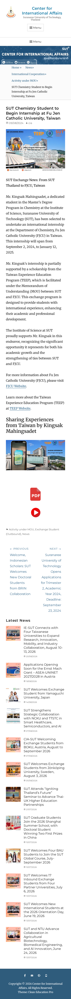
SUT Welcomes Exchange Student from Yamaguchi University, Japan (44, 693)
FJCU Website (16, 386)
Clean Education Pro (40, 992)
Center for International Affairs (42, 11)
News (29, 67)
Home (16, 67)
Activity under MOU (25, 80)
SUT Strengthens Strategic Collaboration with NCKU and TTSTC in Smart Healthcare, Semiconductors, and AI (43, 718)
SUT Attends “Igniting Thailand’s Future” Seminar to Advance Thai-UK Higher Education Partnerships (44, 797)
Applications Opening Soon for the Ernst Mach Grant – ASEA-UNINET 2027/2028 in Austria (43, 670)
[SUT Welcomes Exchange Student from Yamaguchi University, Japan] (13, 695)
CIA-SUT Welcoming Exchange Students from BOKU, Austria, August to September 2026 (44, 745)
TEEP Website (20, 408)
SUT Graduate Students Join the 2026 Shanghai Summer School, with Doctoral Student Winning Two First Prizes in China (43, 827)
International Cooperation (29, 74)
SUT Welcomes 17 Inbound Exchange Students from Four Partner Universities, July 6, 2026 (43, 883)
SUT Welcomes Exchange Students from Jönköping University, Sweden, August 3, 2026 (44, 770)
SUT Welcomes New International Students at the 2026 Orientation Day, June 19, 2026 (44, 910)
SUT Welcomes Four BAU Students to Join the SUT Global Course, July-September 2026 (44, 856)
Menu (37, 27)
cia (30, 123)
